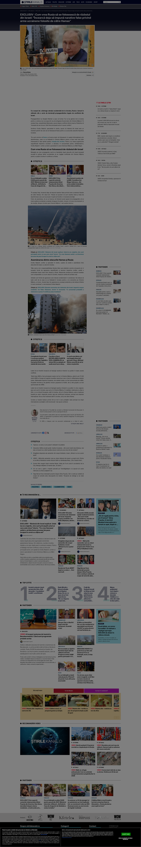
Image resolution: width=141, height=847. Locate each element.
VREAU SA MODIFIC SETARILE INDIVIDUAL (125, 839)
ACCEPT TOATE (126, 834)
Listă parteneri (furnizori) (67, 837)
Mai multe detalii (44, 834)
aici (39, 840)
